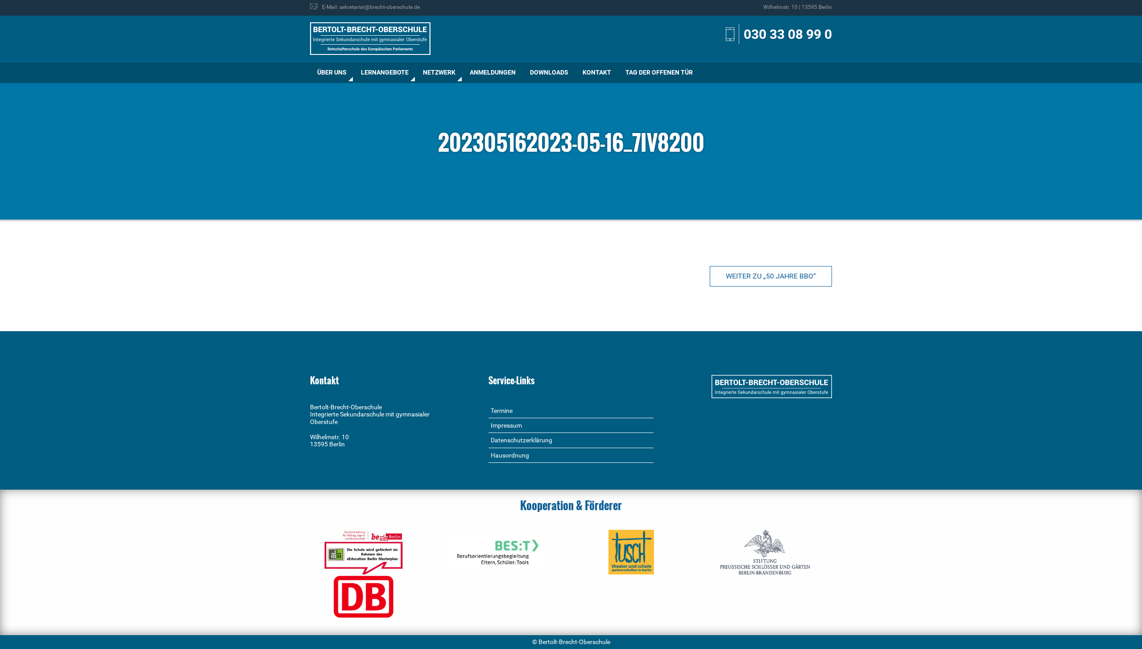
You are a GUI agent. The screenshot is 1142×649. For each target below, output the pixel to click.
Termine (502, 410)
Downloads (549, 72)
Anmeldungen (493, 72)
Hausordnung (510, 455)
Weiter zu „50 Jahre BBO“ (771, 276)
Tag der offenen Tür (659, 72)
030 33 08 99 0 (788, 34)
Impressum (506, 425)
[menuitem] (332, 72)
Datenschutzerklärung (521, 440)
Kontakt (597, 72)
